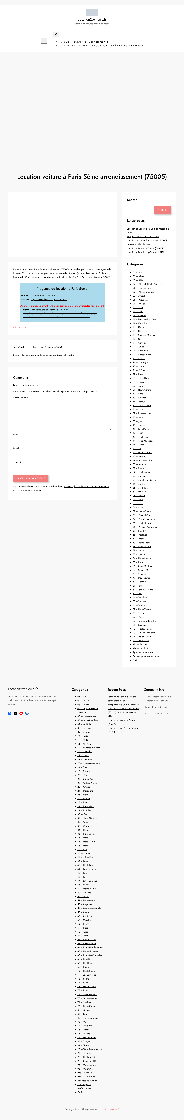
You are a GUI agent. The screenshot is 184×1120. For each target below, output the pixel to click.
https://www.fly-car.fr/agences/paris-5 (49, 299)
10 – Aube (138, 307)
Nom (15, 434)
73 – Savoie (139, 554)
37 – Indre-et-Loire (142, 413)
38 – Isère (138, 417)
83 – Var (137, 593)
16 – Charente (140, 331)
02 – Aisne (138, 276)
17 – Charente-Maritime (144, 335)
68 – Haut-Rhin (140, 534)
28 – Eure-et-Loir (141, 378)
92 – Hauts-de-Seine (142, 628)
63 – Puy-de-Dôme (142, 515)
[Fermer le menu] (56, 34)
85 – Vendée (139, 601)
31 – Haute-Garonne (143, 389)
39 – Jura (137, 421)
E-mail (16, 448)
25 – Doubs (139, 366)
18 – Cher (138, 339)
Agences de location (143, 652)
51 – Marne (138, 468)
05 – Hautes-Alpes (142, 288)
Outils (135, 660)
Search (162, 210)
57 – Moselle (139, 491)
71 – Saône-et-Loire (142, 546)
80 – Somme (139, 581)
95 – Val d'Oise (141, 640)
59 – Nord (138, 499)
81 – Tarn (137, 585)
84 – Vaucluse (140, 597)
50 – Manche (139, 464)
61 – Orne (138, 507)
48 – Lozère (139, 456)
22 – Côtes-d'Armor (142, 354)
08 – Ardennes (140, 299)
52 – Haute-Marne (142, 472)
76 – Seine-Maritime (142, 566)
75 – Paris (138, 562)
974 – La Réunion (141, 648)
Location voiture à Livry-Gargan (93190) (146, 252)
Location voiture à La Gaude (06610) (145, 248)
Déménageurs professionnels (146, 656)
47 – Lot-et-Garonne (142, 452)
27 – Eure (138, 374)
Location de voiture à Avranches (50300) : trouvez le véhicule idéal (123, 712)
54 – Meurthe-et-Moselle (144, 480)
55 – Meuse (139, 484)
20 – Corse (138, 346)
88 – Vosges (139, 613)
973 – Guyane (140, 644)
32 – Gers (138, 393)
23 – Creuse (139, 358)
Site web (17, 462)
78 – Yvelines (139, 574)
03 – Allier (138, 280)
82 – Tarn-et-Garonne (143, 589)
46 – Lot (137, 448)
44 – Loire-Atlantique (143, 440)
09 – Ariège (139, 303)
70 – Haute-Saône (142, 542)
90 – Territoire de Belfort (145, 621)
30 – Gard (138, 386)
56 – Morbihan (140, 487)
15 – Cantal (138, 327)
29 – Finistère (139, 382)
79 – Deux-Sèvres (141, 577)
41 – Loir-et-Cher (141, 429)
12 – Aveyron (139, 315)
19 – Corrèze (139, 342)
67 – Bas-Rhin (139, 530)
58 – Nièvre (139, 495)
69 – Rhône (138, 538)
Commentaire (20, 397)
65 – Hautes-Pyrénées (143, 523)
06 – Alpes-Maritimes (143, 292)
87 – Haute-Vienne (142, 609)
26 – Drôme (139, 370)
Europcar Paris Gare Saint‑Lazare (143, 236)
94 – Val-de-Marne (142, 636)
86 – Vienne (139, 605)
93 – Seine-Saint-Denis (144, 632)
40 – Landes (139, 425)
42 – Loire (138, 433)
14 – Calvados (140, 323)
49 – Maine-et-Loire (142, 460)
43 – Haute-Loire (141, 437)
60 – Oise (138, 503)
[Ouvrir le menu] (44, 41)
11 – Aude (138, 311)
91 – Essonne (139, 625)
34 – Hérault (139, 401)
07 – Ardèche (140, 296)
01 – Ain (137, 272)
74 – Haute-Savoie (142, 558)
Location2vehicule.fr (92, 19)
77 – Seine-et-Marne (142, 570)
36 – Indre (138, 409)
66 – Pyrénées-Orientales (145, 527)
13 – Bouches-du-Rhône (144, 319)
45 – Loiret (138, 444)
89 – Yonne (138, 617)
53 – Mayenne (140, 476)
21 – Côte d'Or (140, 350)
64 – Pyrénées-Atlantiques (145, 519)
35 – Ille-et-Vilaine (142, 405)
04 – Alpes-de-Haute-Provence (147, 284)
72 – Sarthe (138, 550)
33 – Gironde (139, 397)
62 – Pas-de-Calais (142, 511)
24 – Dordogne (140, 362)
